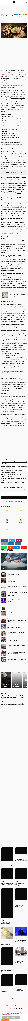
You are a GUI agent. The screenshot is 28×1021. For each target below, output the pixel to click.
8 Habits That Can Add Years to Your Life (13, 482)
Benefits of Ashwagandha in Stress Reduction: (14, 119)
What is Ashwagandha (7, 116)
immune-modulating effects (8, 244)
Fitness (2, 9)
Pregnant (20, 371)
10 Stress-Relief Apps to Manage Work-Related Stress (13, 704)
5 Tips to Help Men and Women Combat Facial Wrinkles (13, 695)
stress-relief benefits (16, 102)
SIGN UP (14, 497)
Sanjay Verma (6, 15)
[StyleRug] (14, 2)
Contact (15, 1008)
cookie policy (7, 1014)
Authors (10, 1008)
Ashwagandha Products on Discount (12, 144)
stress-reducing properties (18, 98)
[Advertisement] (14, 55)
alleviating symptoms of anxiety (14, 204)
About (20, 1008)
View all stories (24, 670)
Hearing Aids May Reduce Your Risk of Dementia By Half (13, 703)
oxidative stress (5, 232)
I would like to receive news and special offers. (15, 501)
